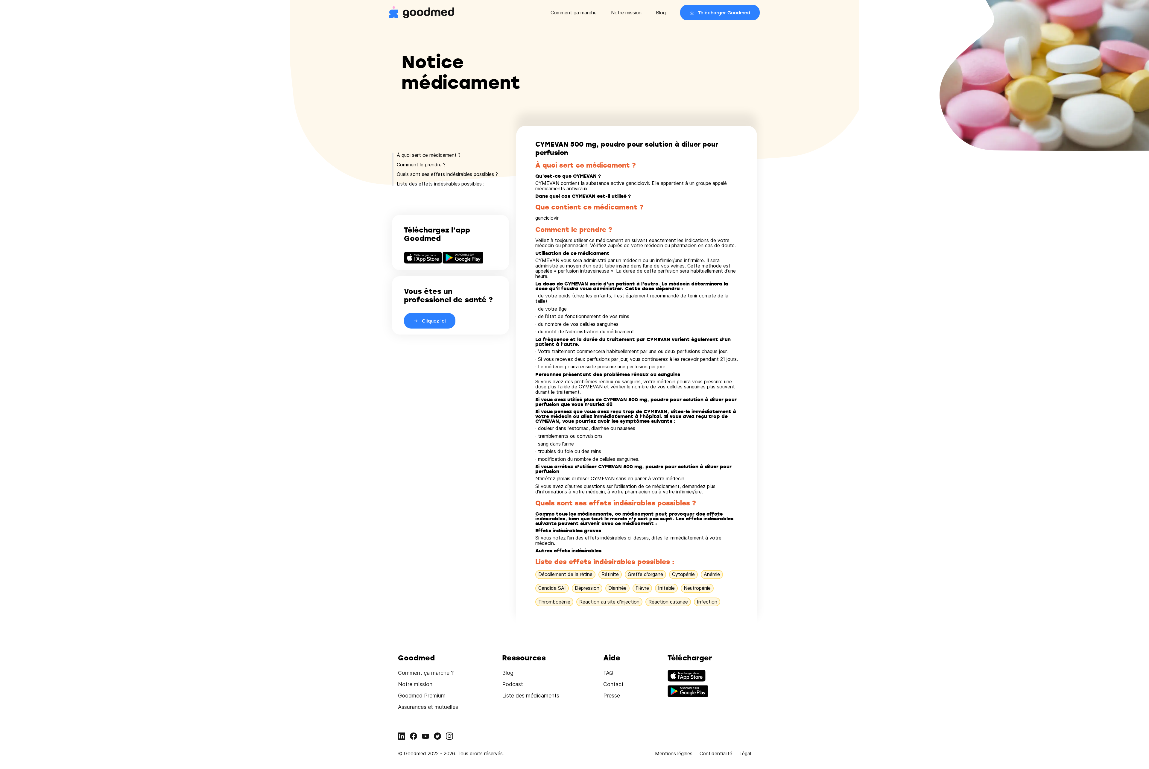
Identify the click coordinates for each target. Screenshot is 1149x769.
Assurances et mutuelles (428, 707)
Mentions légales (673, 753)
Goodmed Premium (422, 695)
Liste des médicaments (530, 695)
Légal (745, 753)
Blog (661, 13)
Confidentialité (716, 753)
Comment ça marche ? (426, 673)
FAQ (608, 673)
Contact (613, 684)
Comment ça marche (574, 13)
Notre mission (626, 13)
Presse (611, 695)
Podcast (512, 684)
